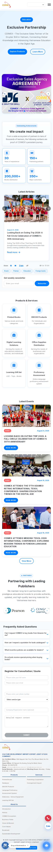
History (4, 812)
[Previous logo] (5, 610)
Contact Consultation (36, 52)
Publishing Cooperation (35, 779)
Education (27, 271)
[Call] (48, 818)
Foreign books (41, 271)
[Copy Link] (27, 265)
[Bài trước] (4, 208)
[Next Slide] (48, 94)
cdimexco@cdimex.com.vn (16, 767)
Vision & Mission (8, 823)
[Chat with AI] (46, 845)
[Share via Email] (15, 265)
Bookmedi (5, 830)
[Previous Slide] (5, 94)
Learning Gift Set (8, 800)
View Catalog (13, 52)
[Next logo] (47, 610)
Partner (16, 271)
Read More (11, 448)
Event (6, 271)
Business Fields (7, 819)
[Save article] (43, 199)
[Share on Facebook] (11, 265)
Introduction (6, 809)
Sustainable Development (11, 834)
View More (26, 561)
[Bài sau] (48, 208)
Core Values (6, 826)
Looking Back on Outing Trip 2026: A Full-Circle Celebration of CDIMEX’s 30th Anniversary (25, 235)
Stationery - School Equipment (13, 797)
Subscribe (42, 283)
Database (5, 783)
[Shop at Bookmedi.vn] (5, 845)
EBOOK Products (8, 786)
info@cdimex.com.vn (34, 767)
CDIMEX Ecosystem (9, 816)
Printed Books (7, 779)
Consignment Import (34, 783)
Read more (12, 252)
